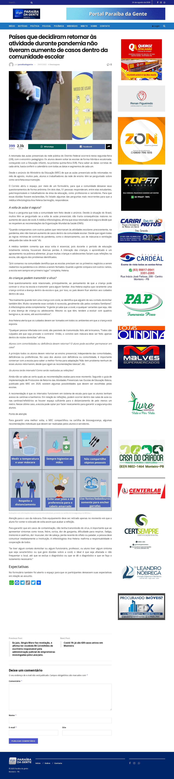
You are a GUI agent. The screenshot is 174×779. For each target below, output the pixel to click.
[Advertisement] (60, 611)
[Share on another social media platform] (109, 146)
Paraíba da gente (21, 768)
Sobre (94, 26)
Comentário (15, 681)
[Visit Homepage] (25, 14)
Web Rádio (72, 26)
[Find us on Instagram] (161, 2)
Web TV (84, 26)
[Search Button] (31, 2)
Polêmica (59, 26)
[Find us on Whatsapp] (164, 2)
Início (12, 26)
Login (156, 26)
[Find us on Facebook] (157, 2)
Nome (13, 715)
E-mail (13, 727)
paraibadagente (25, 64)
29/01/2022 (42, 64)
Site (64, 727)
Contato (105, 26)
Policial (46, 26)
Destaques (55, 64)
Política (34, 26)
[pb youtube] (115, 13)
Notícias (22, 26)
